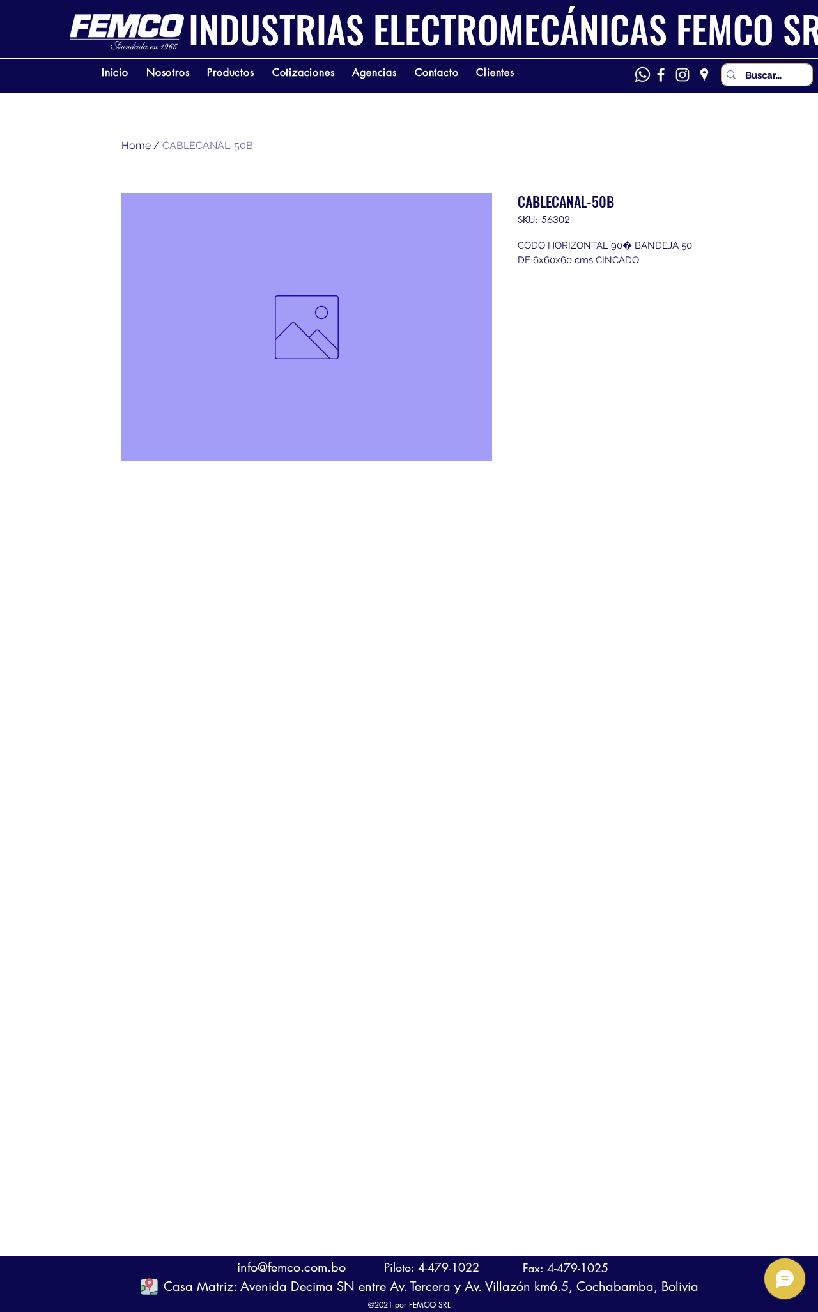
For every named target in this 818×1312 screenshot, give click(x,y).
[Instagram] (682, 75)
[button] (149, 1286)
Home (136, 145)
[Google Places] (704, 75)
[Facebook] (661, 75)
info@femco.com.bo (291, 1267)
